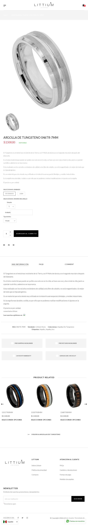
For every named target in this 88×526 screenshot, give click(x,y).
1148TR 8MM (66, 412)
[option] (44, 70)
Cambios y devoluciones (68, 470)
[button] (10, 521)
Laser (21, 193)
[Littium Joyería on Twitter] (22, 518)
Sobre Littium (36, 465)
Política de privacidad (39, 470)
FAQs (41, 264)
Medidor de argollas (67, 479)
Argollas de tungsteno (66, 327)
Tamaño (9, 202)
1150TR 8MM (36, 412)
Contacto (35, 475)
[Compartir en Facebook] (4, 245)
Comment (69, 264)
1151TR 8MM (7, 412)
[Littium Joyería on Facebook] (18, 518)
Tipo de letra (7, 216)
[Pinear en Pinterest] (13, 245)
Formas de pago (65, 475)
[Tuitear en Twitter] (9, 245)
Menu (5, 6)
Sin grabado (9, 193)
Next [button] (85, 404)
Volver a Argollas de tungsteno (45, 434)
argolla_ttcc (50, 329)
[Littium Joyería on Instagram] (27, 518)
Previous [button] (2, 404)
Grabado (7, 212)
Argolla (42, 329)
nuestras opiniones (13, 315)
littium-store (41, 327)
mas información (20, 264)
